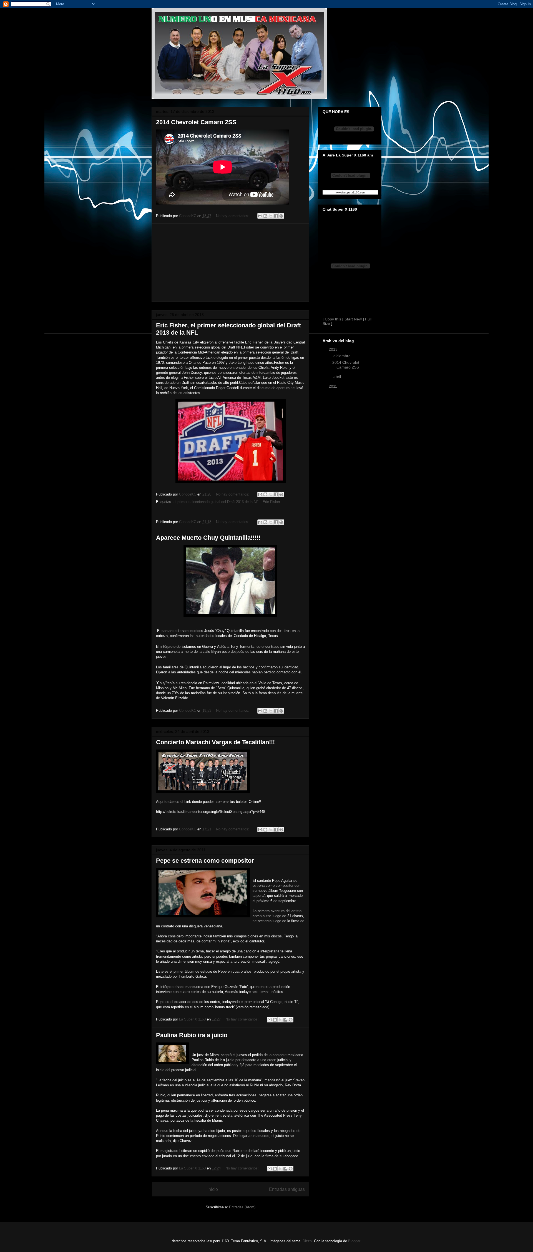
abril (337, 376)
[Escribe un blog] (265, 216)
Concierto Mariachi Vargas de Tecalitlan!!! (215, 742)
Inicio (212, 1189)
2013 (334, 349)
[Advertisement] (230, 262)
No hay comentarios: (233, 216)
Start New (353, 319)
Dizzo (307, 1241)
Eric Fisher (271, 502)
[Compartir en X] (270, 216)
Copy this (333, 319)
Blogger (354, 1241)
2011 (333, 386)
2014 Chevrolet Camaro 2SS (196, 122)
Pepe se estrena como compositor (205, 860)
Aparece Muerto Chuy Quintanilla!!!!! (208, 537)
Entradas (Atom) (242, 1207)
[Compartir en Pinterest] (281, 216)
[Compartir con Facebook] (276, 216)
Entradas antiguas (287, 1189)
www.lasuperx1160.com (350, 192)
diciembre (342, 356)
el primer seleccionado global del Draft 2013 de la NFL (217, 502)
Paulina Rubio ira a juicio (191, 1035)
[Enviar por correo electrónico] (260, 216)
